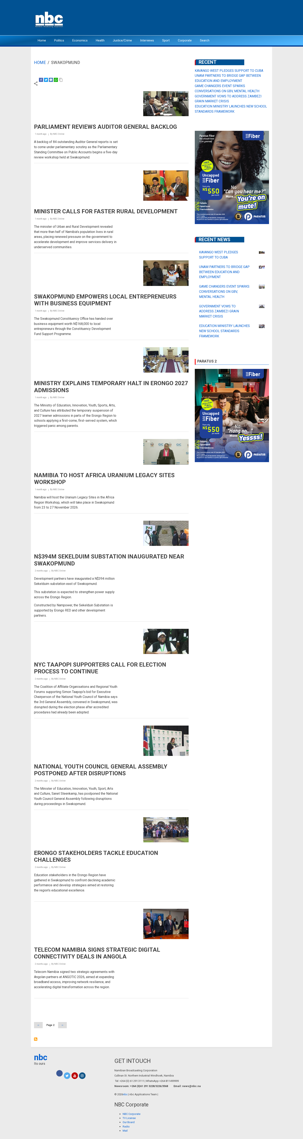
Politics (59, 40)
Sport (166, 40)
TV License (129, 1118)
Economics (80, 40)
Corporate (185, 40)
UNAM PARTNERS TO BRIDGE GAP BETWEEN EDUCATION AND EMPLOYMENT (224, 272)
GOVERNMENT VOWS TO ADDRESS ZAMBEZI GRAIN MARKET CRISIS (219, 311)
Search (204, 40)
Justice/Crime (122, 40)
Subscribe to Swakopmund (35, 1039)
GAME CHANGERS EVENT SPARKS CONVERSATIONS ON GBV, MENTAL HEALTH (224, 291)
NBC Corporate (131, 1113)
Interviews (147, 40)
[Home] (49, 19)
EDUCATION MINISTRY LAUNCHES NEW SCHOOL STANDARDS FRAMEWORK (224, 331)
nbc (40, 1057)
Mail (125, 1130)
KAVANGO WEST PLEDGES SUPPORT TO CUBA (229, 71)
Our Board (129, 1122)
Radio (126, 1126)
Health (100, 40)
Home (42, 40)
